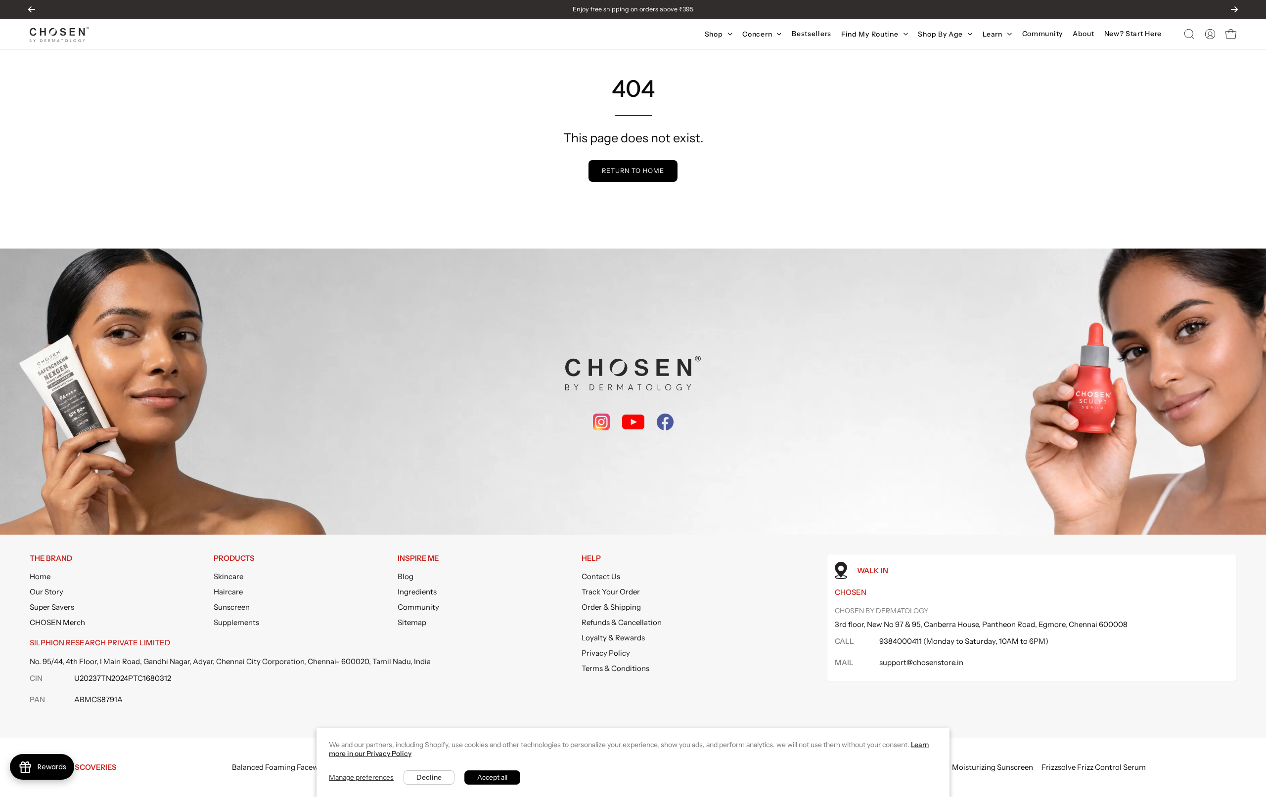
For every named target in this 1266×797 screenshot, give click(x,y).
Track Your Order (611, 591)
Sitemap (412, 622)
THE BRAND (51, 558)
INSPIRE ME (418, 558)
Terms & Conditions (615, 668)
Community (418, 607)
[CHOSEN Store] (59, 34)
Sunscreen (232, 607)
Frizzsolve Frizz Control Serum (1093, 767)
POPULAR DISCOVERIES (73, 767)
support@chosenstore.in (921, 662)
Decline (429, 777)
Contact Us (601, 576)
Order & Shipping (611, 607)
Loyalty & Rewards (613, 637)
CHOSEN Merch (57, 622)
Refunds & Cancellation (622, 622)
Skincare (228, 576)
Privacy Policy (606, 653)
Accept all (492, 777)
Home (40, 576)
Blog (405, 576)
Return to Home (633, 170)
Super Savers (52, 607)
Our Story (46, 591)
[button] (1189, 34)
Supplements (236, 622)
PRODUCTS (234, 558)
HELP (591, 558)
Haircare (228, 591)
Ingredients (417, 591)
